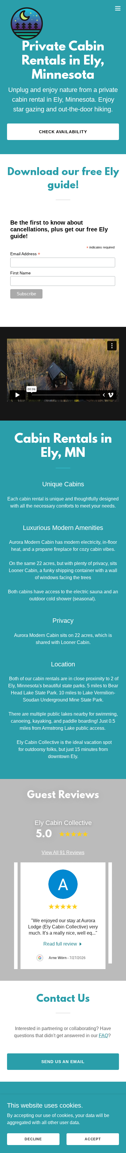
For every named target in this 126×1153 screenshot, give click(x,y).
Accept (93, 1139)
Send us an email (63, 1061)
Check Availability (63, 131)
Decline (33, 1139)
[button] (118, 8)
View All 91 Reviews (63, 852)
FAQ (103, 1035)
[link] (27, 8)
